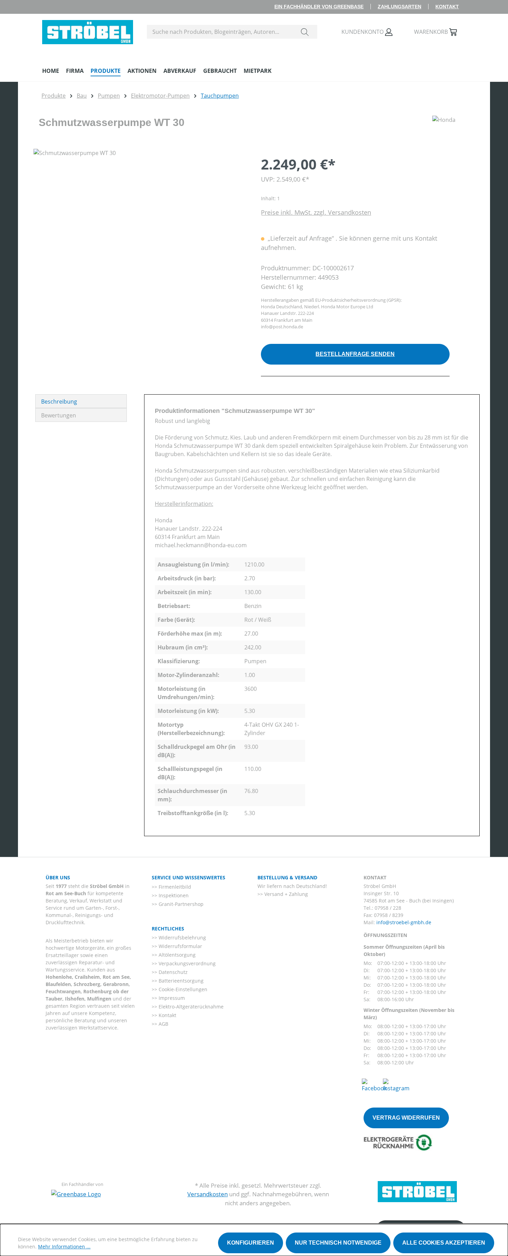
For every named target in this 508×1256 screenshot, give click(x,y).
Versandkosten (207, 1194)
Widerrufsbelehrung (181, 937)
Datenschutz (172, 972)
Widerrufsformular (179, 946)
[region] (140, 223)
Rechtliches (168, 928)
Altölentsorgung (176, 954)
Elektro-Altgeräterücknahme (190, 1006)
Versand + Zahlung (285, 894)
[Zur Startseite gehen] (87, 30)
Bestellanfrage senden (355, 354)
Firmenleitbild (174, 886)
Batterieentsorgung (180, 980)
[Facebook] (374, 1085)
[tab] (81, 401)
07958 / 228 (388, 908)
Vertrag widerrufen (406, 1118)
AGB (162, 1024)
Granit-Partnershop (180, 904)
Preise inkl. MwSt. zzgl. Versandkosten (316, 212)
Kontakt (447, 6)
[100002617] (140, 223)
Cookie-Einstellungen (182, 989)
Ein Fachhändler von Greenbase (319, 6)
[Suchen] (304, 32)
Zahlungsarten (399, 6)
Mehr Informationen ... (64, 1246)
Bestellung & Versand (287, 877)
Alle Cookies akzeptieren (443, 1243)
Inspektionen (173, 895)
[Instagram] (396, 1085)
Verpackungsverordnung (186, 963)
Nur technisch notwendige (338, 1243)
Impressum (171, 998)
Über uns (58, 877)
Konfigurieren (250, 1243)
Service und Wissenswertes (188, 877)
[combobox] (220, 32)
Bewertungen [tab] (58, 415)
